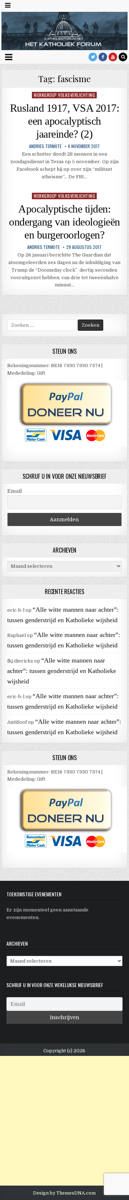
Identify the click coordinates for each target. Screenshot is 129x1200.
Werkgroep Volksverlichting (64, 95)
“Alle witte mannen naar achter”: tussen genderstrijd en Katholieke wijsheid (61, 671)
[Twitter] (93, 57)
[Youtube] (113, 57)
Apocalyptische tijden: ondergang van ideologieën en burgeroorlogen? (64, 222)
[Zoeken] (123, 57)
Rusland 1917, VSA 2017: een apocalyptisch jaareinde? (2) (64, 121)
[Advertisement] (64, 1121)
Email (14, 491)
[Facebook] (103, 57)
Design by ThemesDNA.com (64, 1193)
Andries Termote (45, 146)
